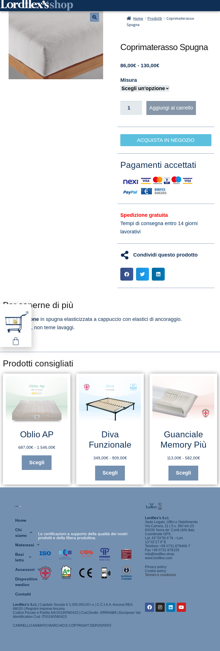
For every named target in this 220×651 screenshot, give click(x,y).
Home (138, 18)
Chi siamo (21, 532)
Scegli (36, 462)
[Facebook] (149, 607)
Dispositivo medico (23, 582)
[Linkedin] (170, 607)
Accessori (23, 569)
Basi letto (19, 557)
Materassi (23, 545)
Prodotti (155, 18)
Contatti (23, 594)
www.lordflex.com (158, 558)
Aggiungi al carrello (171, 108)
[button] (94, 17)
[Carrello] (15, 341)
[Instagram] (160, 607)
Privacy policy (155, 567)
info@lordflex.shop (159, 554)
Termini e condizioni (160, 575)
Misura (128, 80)
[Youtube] (181, 607)
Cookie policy (155, 571)
